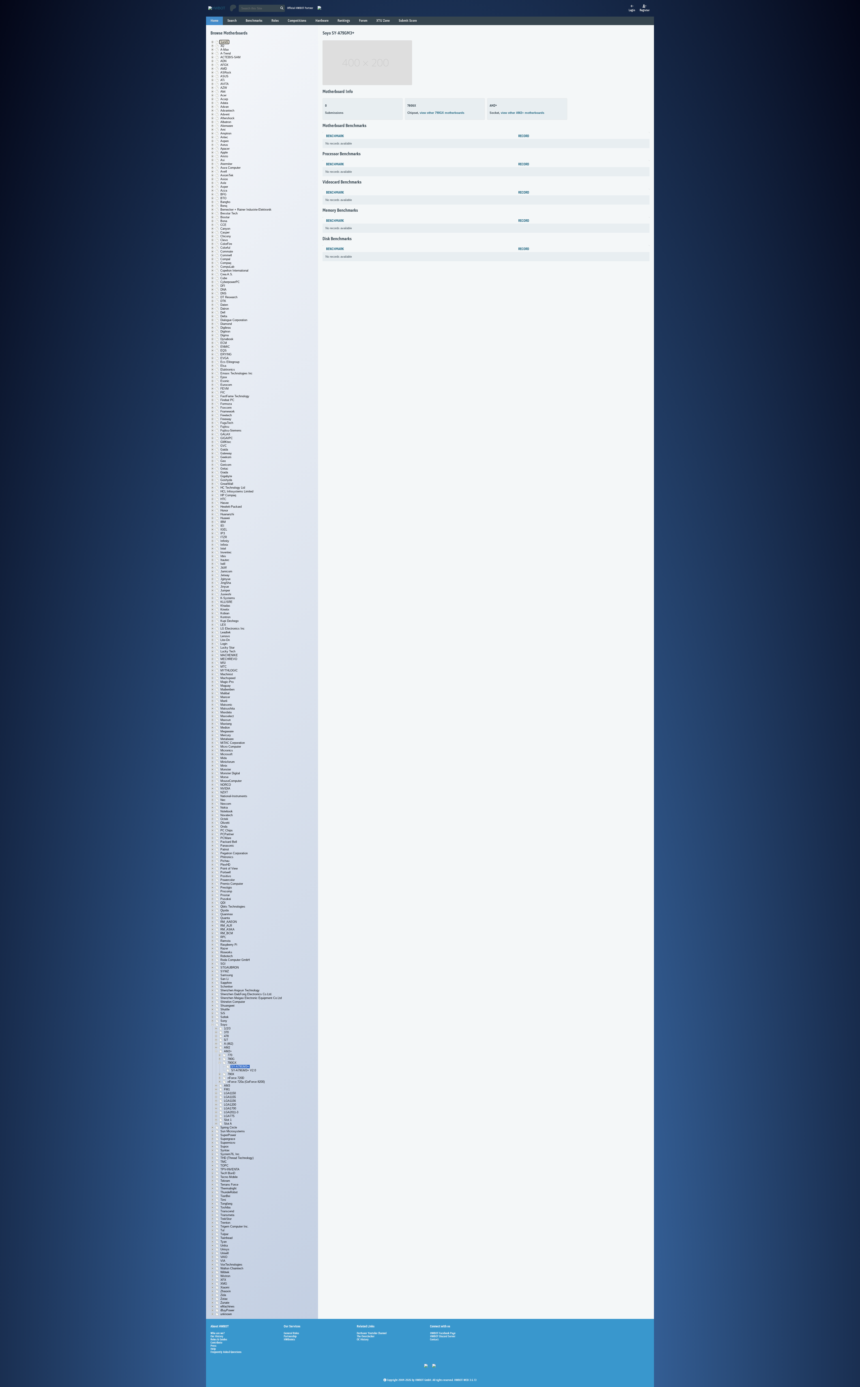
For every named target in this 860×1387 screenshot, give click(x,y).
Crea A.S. (226, 274)
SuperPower (228, 1135)
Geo (223, 461)
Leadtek (225, 632)
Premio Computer (231, 883)
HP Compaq (228, 495)
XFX (223, 1279)
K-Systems (227, 598)
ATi (222, 80)
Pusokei (225, 899)
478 (226, 1036)
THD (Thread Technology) (237, 1158)
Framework (227, 411)
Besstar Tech (229, 213)
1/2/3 (227, 1028)
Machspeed (227, 678)
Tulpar (224, 1234)
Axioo (224, 179)
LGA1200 (230, 1104)
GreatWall (226, 483)
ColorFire (226, 244)
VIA (222, 1260)
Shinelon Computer (232, 1001)
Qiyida (224, 910)
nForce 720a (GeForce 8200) (246, 1081)
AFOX (224, 65)
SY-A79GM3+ (240, 1066)
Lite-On (225, 640)
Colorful (225, 247)
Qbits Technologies (232, 906)
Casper (225, 232)
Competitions (297, 21)
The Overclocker (365, 1336)
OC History (363, 1339)
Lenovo (225, 636)
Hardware (322, 21)
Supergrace (227, 1139)
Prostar (225, 895)
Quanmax (226, 914)
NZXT (224, 792)
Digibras (225, 327)
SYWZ (224, 971)
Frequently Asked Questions (226, 1352)
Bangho (225, 202)
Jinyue (224, 586)
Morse (224, 777)
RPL (223, 937)
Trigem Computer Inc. (234, 1226)
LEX (223, 624)
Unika (224, 1245)
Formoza (226, 404)
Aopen (224, 141)
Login (223, 643)
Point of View (229, 868)
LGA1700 (230, 1108)
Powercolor (227, 880)
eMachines (227, 1306)
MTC (223, 666)
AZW (223, 87)
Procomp (226, 891)
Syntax (225, 1150)
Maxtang (226, 723)
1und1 (224, 42)
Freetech (226, 415)
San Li (224, 979)
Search (232, 21)
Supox (224, 1146)
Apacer (225, 148)
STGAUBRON (229, 967)
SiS (222, 1013)
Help (213, 1349)
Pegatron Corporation (234, 853)
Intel (223, 548)
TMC (223, 1161)
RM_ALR (226, 925)
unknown (226, 1314)
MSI (223, 662)
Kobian (224, 613)
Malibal (225, 693)
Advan (224, 106)
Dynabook (226, 339)
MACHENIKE (229, 655)
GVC (223, 445)
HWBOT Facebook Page (443, 1333)
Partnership (290, 1336)
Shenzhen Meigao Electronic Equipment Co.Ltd (251, 998)
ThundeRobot (229, 1192)
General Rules (291, 1333)
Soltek (224, 1017)
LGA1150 (230, 1093)
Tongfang (226, 1203)
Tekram (225, 1180)
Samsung (226, 975)
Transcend (227, 1211)
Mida (223, 758)
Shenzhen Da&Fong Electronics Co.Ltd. (246, 994)
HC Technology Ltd (232, 487)
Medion (225, 727)
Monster (225, 769)
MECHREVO (228, 659)
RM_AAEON (228, 921)
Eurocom (226, 384)
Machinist (226, 674)
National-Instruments (233, 796)
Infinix (224, 544)
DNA (223, 289)
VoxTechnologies (231, 1264)
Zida (223, 1295)
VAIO (223, 1257)
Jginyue (225, 579)
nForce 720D (236, 1078)
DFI (222, 285)
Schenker (226, 986)
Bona (223, 221)
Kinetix (224, 609)
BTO (223, 198)
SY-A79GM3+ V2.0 (243, 1070)
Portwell (225, 872)
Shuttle (225, 1009)
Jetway (225, 575)
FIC (222, 392)
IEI (222, 525)
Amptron (225, 133)
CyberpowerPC (230, 282)
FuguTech (226, 423)
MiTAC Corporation (232, 742)
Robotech (226, 956)
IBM (223, 522)
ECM (223, 343)
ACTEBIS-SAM (230, 57)
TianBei (225, 1196)
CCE (223, 224)
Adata (224, 103)
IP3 (222, 533)
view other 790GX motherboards (442, 112)
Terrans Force (229, 1184)
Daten (224, 304)
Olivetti (225, 822)
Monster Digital (230, 773)
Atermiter (226, 164)
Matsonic (226, 704)
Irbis (223, 556)
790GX (232, 1062)
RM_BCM (226, 933)
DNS (223, 293)
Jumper (225, 590)
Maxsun (225, 720)
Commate (226, 251)
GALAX (225, 434)
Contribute (216, 1342)
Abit (223, 91)
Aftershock (227, 118)
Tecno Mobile (229, 1177)
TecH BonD (227, 1173)
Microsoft (226, 754)
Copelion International (234, 270)
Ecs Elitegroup (229, 362)
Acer (223, 95)
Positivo (225, 876)
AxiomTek (226, 175)
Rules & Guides (219, 1339)
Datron (224, 308)
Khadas (225, 605)
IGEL (223, 529)
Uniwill (224, 1253)
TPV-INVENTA (229, 1169)
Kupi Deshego (229, 621)
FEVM (224, 388)
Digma (224, 335)
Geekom (225, 457)
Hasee (224, 503)
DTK (223, 301)
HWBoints (289, 1339)
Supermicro (227, 1142)
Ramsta (225, 941)
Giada (224, 472)
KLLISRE (226, 602)
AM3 (227, 1085)
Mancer (225, 697)
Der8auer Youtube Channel (372, 1333)
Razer (224, 948)
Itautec (224, 560)
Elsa (223, 365)
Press (213, 1346)
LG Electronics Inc (232, 628)
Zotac (224, 1299)
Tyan (223, 1241)
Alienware (226, 125)
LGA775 (229, 1116)
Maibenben (227, 689)
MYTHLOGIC (229, 670)
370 (226, 1032)
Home (214, 21)
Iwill (222, 563)
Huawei (225, 518)
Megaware (227, 731)
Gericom (225, 464)
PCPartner (227, 834)
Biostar (225, 217)
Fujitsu (224, 426)
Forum (363, 21)
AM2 (227, 1047)
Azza (223, 190)
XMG (223, 1283)
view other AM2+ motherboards (522, 112)
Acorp (224, 99)
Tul (222, 1230)
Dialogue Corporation (233, 320)
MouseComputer (231, 781)
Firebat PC (227, 400)
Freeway (225, 419)
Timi (223, 1199)
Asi (222, 160)
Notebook (226, 811)
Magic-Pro (227, 682)
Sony (223, 1020)
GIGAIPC (226, 438)
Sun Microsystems (232, 1131)
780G (231, 1059)
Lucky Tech (227, 651)
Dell (222, 312)
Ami (223, 129)
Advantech (227, 110)
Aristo (224, 156)
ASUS (224, 76)
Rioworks (226, 952)
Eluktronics (227, 369)
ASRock (225, 72)
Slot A (228, 1123)
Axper (224, 186)
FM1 (227, 1089)
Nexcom (225, 803)
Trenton (225, 1222)
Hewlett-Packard (231, 506)
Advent (225, 114)
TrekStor (226, 1219)
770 (230, 1055)
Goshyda (226, 480)
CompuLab (227, 266)
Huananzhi (227, 514)
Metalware (227, 739)
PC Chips (226, 830)
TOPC (224, 1165)
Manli (223, 701)
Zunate (224, 1302)
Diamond (226, 324)
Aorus (224, 145)
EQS (223, 350)
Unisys (224, 1249)
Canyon (225, 228)
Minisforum (227, 762)
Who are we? (218, 1333)
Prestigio (226, 887)
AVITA (224, 84)
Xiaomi (224, 1287)
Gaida (224, 449)
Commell (226, 255)
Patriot (224, 849)
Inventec (226, 552)
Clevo (224, 240)
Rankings (344, 21)
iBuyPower (227, 1310)
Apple (224, 152)
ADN (223, 61)
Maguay (225, 685)
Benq (223, 205)
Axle (223, 183)
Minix (223, 765)
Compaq (225, 263)
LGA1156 (230, 1100)
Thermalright (228, 1188)
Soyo (223, 1024)
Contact (434, 1339)
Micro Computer (230, 746)
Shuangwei (227, 1005)
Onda (223, 826)
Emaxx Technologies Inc (236, 373)
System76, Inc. (230, 1154)
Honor (224, 510)
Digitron (225, 331)
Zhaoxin (225, 1291)
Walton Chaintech (231, 1268)
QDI (223, 902)
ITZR (223, 537)
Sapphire (226, 982)
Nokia (224, 807)
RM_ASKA (227, 929)
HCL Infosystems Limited (236, 491)
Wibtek (224, 1272)
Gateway (226, 453)
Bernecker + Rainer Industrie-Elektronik (245, 209)
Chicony (225, 236)
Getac (224, 468)
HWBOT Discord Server (442, 1336)
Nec (223, 800)
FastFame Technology (234, 396)
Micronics (226, 750)
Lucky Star (227, 647)
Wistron (225, 1276)
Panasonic (227, 845)
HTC (223, 499)
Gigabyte (226, 476)
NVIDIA (225, 788)
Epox (223, 377)
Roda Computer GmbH (235, 960)
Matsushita (227, 708)
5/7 (226, 1040)
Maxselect (227, 716)
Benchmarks (254, 21)
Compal (225, 259)
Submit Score (408, 21)
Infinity (224, 541)
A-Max (224, 49)
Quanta (225, 918)
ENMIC (225, 346)
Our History (217, 1336)
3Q (222, 45)
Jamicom (226, 571)
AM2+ (228, 1051)
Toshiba (225, 1207)
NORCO (225, 784)
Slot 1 (228, 1120)
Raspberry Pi (228, 944)
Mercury (225, 735)
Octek (224, 819)
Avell (223, 171)
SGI (223, 963)
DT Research (228, 297)
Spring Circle (228, 1127)
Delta (223, 316)
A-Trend (225, 53)
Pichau (224, 861)
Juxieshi (225, 594)
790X (231, 1074)
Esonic (224, 381)
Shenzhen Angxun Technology (240, 990)
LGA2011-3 (231, 1112)
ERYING (226, 354)
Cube (223, 278)
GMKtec (225, 442)
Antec (224, 137)
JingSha (225, 583)
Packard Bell (228, 841)
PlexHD (225, 864)
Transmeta (227, 1215)
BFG (223, 194)
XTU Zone (383, 21)
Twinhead (226, 1238)
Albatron (225, 122)
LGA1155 (230, 1097)
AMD (223, 68)
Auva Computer (230, 167)
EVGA (224, 358)
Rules (275, 21)
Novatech (226, 815)
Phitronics (226, 857)
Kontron (225, 617)
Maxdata (226, 712)
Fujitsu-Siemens (230, 430)
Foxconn (226, 407)
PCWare (225, 838)
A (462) (228, 1043)
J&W (223, 567)
